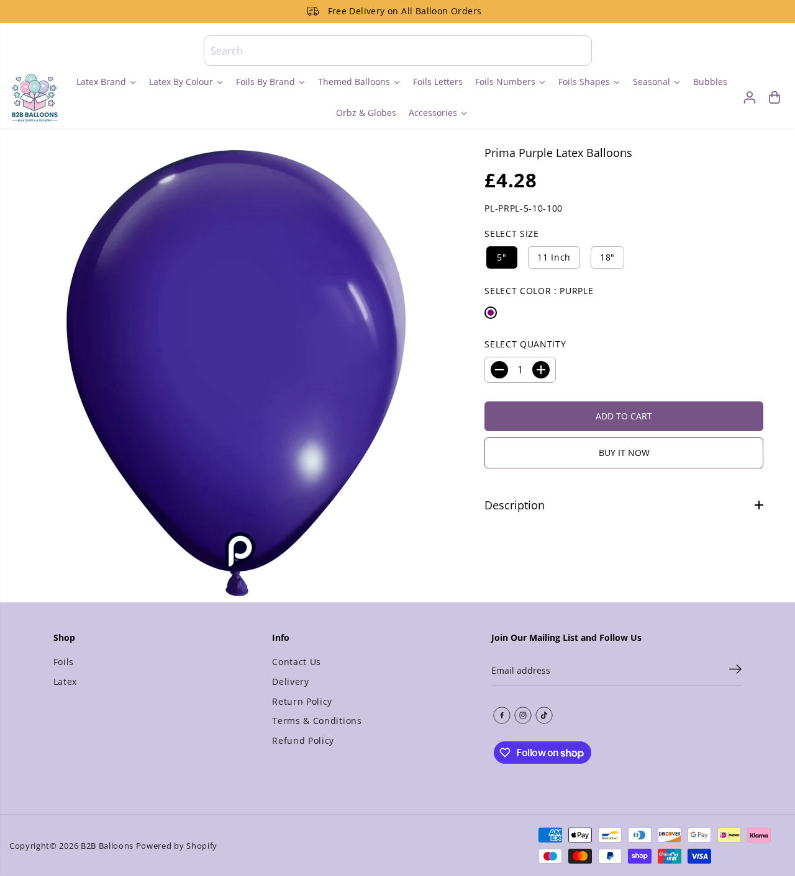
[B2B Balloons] (34, 97)
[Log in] (749, 97)
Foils (63, 662)
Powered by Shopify (176, 845)
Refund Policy (303, 740)
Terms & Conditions (316, 720)
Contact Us (296, 662)
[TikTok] (544, 715)
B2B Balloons (107, 845)
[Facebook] (501, 715)
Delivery (290, 681)
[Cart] (774, 97)
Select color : (538, 291)
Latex (65, 681)
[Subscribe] (735, 670)
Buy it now (624, 452)
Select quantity (525, 344)
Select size (511, 233)
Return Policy (302, 701)
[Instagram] (523, 715)
